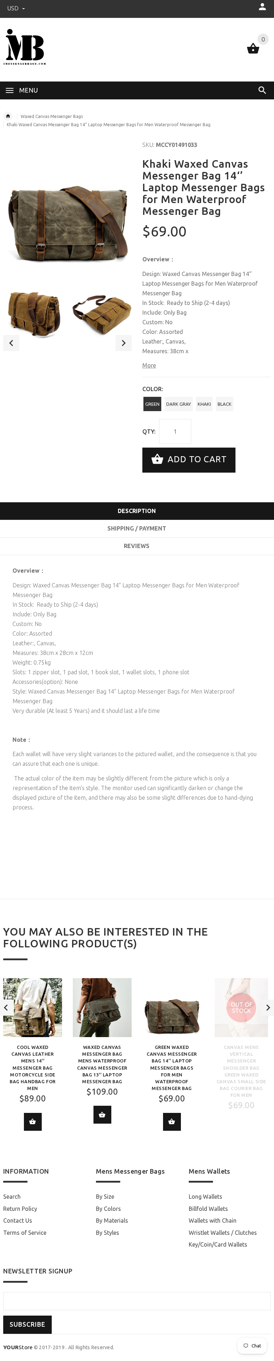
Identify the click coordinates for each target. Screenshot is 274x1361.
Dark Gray (178, 403)
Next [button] (124, 343)
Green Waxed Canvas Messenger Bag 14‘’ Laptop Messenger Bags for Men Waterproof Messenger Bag (172, 1068)
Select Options (33, 1122)
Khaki (204, 403)
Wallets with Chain (213, 1220)
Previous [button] (11, 343)
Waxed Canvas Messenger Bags (52, 116)
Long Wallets (205, 1196)
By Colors (108, 1208)
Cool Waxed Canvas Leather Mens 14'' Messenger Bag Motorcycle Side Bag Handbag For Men (33, 1068)
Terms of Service (24, 1232)
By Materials (112, 1220)
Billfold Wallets (208, 1208)
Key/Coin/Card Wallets (218, 1244)
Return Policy (20, 1208)
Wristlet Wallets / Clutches (223, 1232)
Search (12, 1196)
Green (152, 403)
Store (18, 1347)
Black (225, 403)
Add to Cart (196, 459)
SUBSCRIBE (27, 1324)
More (149, 365)
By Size (105, 1196)
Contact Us (17, 1220)
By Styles (107, 1232)
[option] (33, 310)
